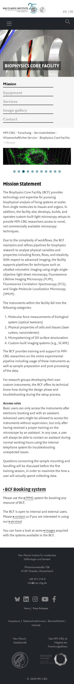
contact (20, 516)
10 (55, 172)
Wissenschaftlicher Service (20, 138)
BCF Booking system (25, 489)
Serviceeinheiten (44, 133)
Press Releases (40, 608)
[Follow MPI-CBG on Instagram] (35, 600)
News (27, 608)
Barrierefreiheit (56, 621)
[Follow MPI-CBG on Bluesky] (17, 600)
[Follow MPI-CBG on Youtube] (45, 600)
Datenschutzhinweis (34, 621)
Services (10, 102)
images (50, 530)
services (15, 521)
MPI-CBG (9, 133)
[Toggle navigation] (9, 23)
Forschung (24, 133)
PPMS (29, 498)
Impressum (14, 621)
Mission (9, 84)
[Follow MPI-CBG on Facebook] (54, 600)
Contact (10, 119)
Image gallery (15, 111)
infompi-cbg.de (37, 583)
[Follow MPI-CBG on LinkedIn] (26, 600)
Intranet (36, 625)
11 (59, 172)
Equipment (12, 93)
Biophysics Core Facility (55, 138)
